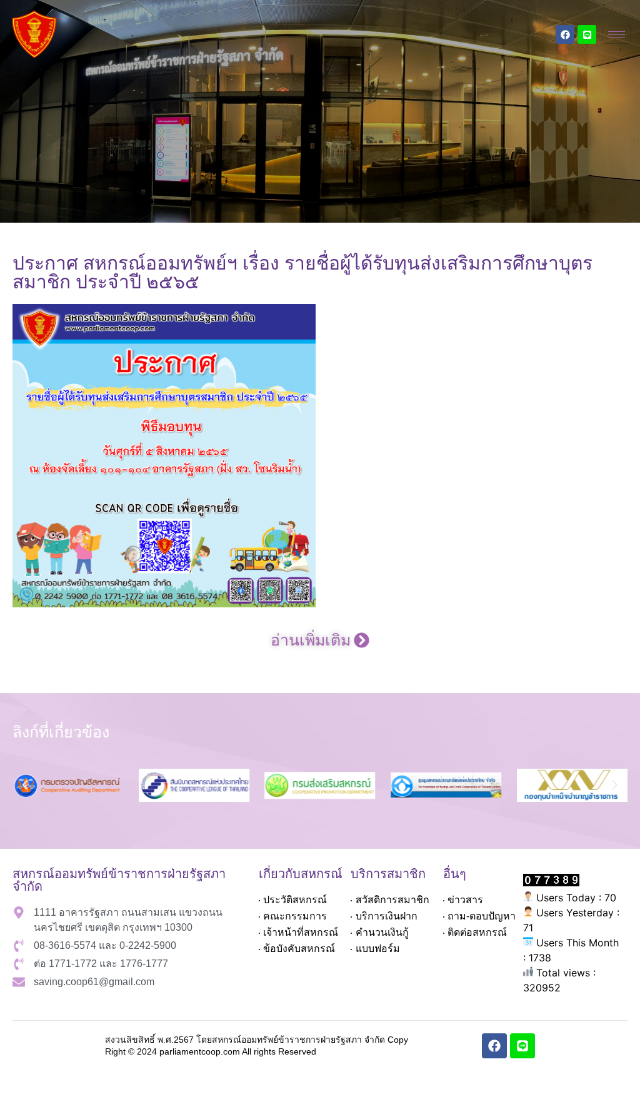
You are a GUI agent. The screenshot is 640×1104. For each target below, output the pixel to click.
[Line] (587, 34)
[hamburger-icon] (616, 35)
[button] (320, 640)
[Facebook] (565, 34)
